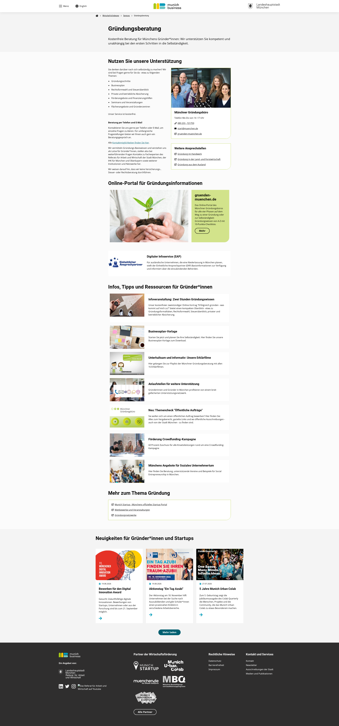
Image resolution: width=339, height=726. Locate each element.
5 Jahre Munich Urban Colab (217, 588)
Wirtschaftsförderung (110, 16)
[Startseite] (167, 5)
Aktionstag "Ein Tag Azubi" (166, 588)
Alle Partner (145, 712)
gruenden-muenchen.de (205, 197)
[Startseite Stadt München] (264, 5)
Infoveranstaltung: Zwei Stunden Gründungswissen (181, 299)
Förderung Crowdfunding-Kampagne (172, 439)
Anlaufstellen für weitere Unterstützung (173, 384)
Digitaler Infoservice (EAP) (164, 256)
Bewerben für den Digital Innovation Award (115, 590)
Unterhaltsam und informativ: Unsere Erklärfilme (179, 357)
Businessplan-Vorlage (162, 331)
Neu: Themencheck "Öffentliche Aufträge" (175, 410)
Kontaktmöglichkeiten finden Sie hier (130, 142)
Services (126, 16)
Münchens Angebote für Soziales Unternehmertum (181, 465)
